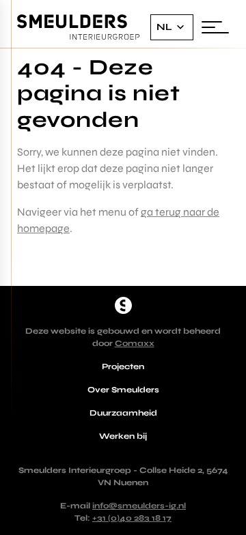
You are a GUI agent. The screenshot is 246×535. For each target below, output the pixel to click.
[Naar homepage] (123, 305)
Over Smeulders (123, 389)
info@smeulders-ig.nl (139, 505)
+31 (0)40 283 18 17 (132, 518)
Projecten (123, 366)
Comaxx (134, 343)
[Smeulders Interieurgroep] (78, 27)
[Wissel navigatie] (215, 27)
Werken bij (123, 436)
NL (164, 27)
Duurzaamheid (123, 413)
